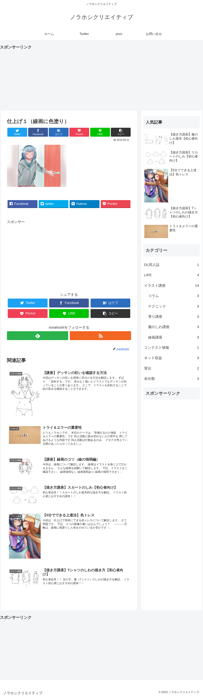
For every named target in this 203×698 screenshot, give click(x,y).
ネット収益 (171, 358)
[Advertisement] (101, 78)
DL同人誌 (171, 265)
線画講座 (173, 337)
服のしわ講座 (173, 327)
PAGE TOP (194, 674)
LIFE (171, 275)
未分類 (171, 379)
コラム (173, 296)
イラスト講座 (171, 286)
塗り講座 (173, 317)
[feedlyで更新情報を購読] (37, 335)
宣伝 (171, 368)
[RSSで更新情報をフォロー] (100, 335)
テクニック (173, 306)
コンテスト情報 (171, 348)
